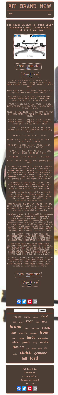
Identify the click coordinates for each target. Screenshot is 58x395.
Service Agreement (30, 380)
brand (15, 326)
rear (29, 321)
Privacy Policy (29, 376)
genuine (40, 353)
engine (15, 354)
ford (34, 358)
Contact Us (30, 373)
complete (16, 316)
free (37, 321)
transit (34, 348)
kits (13, 333)
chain (26, 328)
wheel (16, 342)
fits (45, 347)
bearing (27, 317)
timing (18, 346)
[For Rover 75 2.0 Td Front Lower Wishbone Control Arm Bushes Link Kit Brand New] (30, 46)
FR (33, 384)
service (44, 342)
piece (27, 348)
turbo (31, 337)
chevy (35, 343)
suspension (43, 338)
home (21, 338)
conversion (35, 328)
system (21, 322)
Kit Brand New (30, 369)
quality (46, 327)
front (44, 332)
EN (27, 384)
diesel (44, 316)
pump (26, 342)
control (33, 333)
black (14, 338)
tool (44, 321)
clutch (26, 352)
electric (23, 333)
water (40, 348)
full (24, 358)
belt (14, 321)
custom (35, 317)
